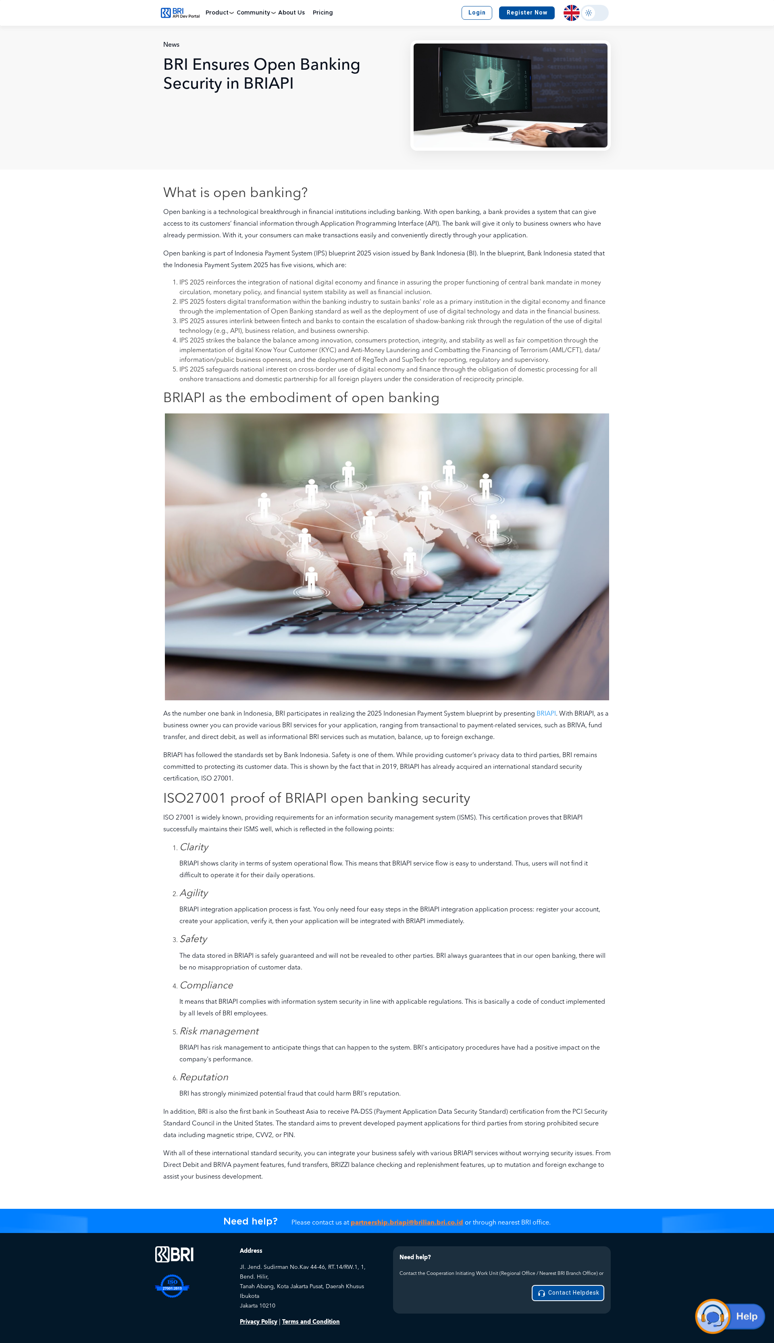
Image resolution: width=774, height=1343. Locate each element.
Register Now (527, 12)
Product (217, 13)
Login (477, 12)
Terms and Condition (311, 1322)
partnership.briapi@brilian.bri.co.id (407, 1222)
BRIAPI (546, 714)
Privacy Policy (258, 1322)
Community (253, 13)
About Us (291, 13)
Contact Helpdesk (573, 1292)
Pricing (323, 13)
